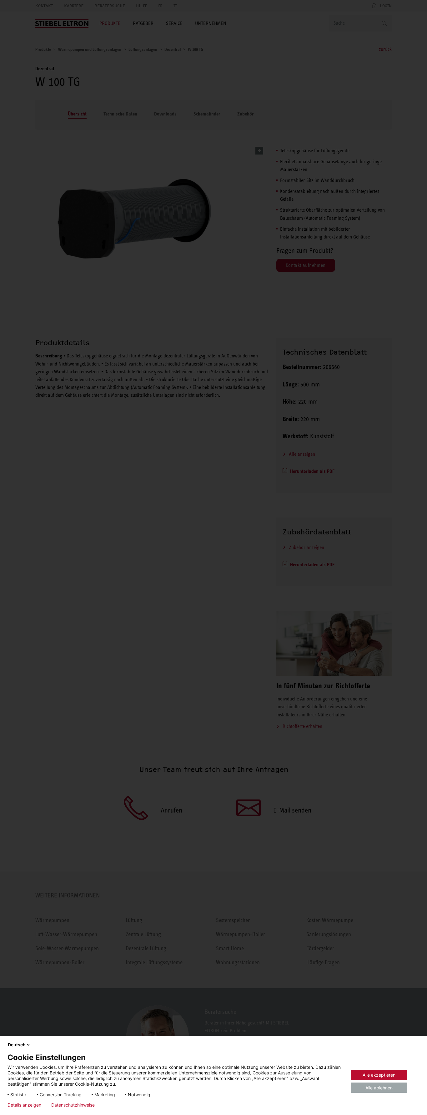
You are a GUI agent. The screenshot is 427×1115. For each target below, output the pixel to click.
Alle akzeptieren (379, 1075)
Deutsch (17, 1044)
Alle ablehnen (379, 1087)
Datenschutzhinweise (73, 1105)
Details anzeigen (24, 1105)
